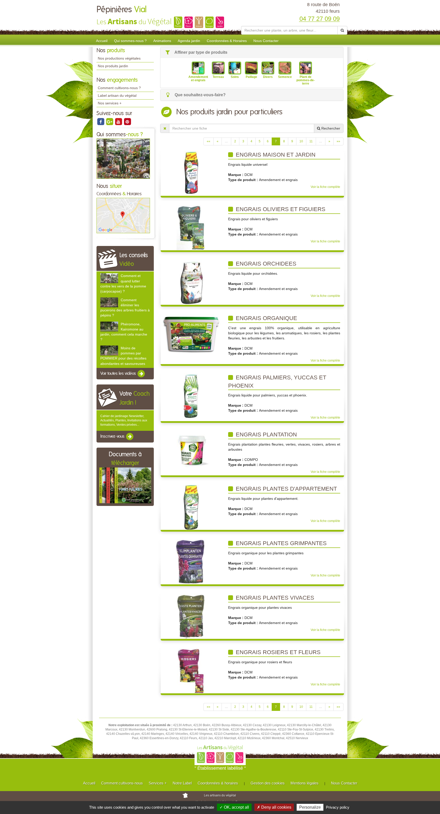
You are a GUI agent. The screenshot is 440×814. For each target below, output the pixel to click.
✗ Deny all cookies (274, 807)
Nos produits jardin (113, 66)
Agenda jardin (189, 41)
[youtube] (118, 121)
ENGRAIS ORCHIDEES (265, 263)
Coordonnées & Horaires (227, 41)
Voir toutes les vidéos (118, 373)
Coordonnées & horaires (218, 783)
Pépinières (122, 9)
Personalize (310, 807)
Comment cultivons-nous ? (119, 88)
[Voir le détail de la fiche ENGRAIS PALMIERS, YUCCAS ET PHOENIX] (191, 396)
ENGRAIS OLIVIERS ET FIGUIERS (279, 209)
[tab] (251, 52)
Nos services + (109, 103)
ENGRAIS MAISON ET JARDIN (274, 154)
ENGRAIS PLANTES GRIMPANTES (280, 543)
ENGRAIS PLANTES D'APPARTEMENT (285, 489)
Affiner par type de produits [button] (200, 52)
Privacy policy (337, 807)
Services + (158, 783)
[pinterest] (127, 121)
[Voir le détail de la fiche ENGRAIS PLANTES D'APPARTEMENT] (191, 507)
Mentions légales (305, 783)
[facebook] (101, 121)
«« (208, 141)
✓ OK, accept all (234, 807)
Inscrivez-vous (113, 437)
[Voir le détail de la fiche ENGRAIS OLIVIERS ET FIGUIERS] (191, 227)
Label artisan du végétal (117, 95)
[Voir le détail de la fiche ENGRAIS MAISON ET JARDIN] (191, 173)
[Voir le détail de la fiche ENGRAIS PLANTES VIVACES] (191, 616)
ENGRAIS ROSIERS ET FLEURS (277, 652)
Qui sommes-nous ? (130, 41)
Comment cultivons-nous (122, 783)
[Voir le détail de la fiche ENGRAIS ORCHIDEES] (191, 282)
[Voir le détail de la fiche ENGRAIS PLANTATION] (191, 450)
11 (311, 141)
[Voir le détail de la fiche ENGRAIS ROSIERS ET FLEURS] (191, 670)
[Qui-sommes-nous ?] (123, 158)
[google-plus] (109, 121)
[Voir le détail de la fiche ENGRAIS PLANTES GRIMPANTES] (191, 561)
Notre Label (182, 783)
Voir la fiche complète (325, 187)
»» (338, 141)
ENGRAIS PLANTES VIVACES (274, 598)
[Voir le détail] (109, 278)
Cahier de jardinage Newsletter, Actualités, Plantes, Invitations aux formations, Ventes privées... (123, 420)
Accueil (101, 41)
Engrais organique (265, 318)
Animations (162, 41)
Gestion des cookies (268, 783)
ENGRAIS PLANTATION (265, 434)
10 (301, 141)
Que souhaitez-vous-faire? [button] (200, 95)
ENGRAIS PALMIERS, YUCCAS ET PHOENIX (277, 381)
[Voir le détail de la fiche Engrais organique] (191, 334)
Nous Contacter (266, 41)
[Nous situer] (123, 215)
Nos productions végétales (119, 58)
